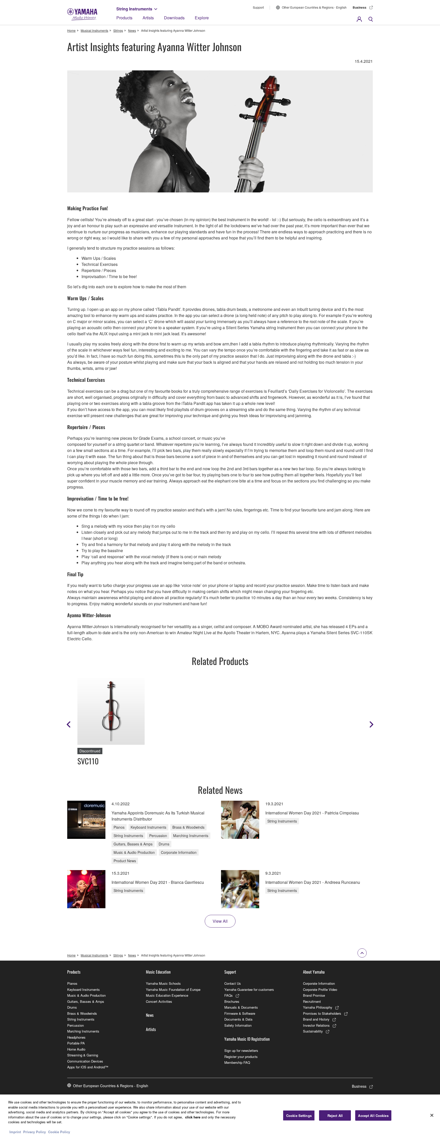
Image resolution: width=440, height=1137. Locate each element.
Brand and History (316, 1019)
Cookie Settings (299, 1115)
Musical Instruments (94, 30)
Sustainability (313, 1031)
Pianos (72, 983)
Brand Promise (314, 995)
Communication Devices (85, 1061)
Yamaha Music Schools (163, 983)
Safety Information (238, 1025)
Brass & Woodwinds (82, 1013)
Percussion (75, 1025)
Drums (72, 1007)
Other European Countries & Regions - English (314, 7)
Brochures (231, 1001)
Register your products (241, 1056)
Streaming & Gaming (82, 1055)
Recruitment (312, 1001)
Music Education (158, 972)
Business (359, 7)
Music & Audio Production (86, 995)
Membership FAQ (237, 1062)
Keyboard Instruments (83, 989)
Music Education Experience (167, 995)
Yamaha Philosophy (317, 1007)
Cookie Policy (59, 1131)
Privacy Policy (34, 1131)
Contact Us (232, 983)
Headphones (76, 1037)
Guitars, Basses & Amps (85, 1001)
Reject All (335, 1115)
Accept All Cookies (373, 1115)
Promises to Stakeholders (322, 1013)
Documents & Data (238, 1019)
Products (124, 18)
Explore (202, 18)
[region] (220, 1116)
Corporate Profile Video (320, 989)
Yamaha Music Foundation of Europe (173, 989)
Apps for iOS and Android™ (87, 1067)
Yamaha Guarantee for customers (249, 989)
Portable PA (76, 1043)
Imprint (15, 1131)
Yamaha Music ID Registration (247, 1039)
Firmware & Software (239, 1013)
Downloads (174, 18)
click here (192, 1117)
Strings (118, 30)
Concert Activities (159, 1001)
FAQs (228, 995)
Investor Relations (316, 1025)
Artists (148, 18)
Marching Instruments (83, 1031)
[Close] (431, 1115)
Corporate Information (319, 983)
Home (71, 30)
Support (258, 7)
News (132, 30)
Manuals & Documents (241, 1007)
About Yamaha (314, 972)
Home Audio (76, 1049)
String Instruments (134, 9)
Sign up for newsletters (241, 1050)
